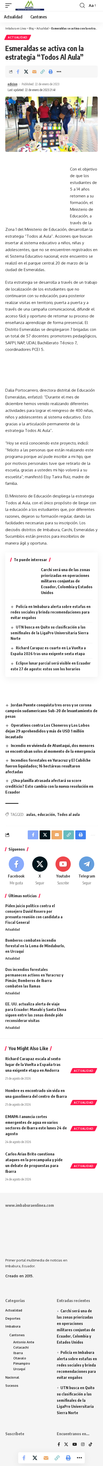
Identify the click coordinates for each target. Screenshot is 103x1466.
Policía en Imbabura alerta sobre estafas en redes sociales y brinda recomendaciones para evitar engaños (51, 612)
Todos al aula (68, 814)
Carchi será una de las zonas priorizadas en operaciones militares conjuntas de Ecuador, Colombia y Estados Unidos (66, 581)
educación (46, 814)
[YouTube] (75, 1444)
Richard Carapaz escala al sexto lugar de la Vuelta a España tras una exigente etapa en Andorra (33, 1064)
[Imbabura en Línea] (29, 5)
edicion (12, 84)
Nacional (12, 1377)
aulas (30, 814)
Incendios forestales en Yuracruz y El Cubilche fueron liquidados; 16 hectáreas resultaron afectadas (48, 766)
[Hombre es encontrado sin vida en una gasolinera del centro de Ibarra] (84, 1096)
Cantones (17, 1335)
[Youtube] (63, 871)
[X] (40, 871)
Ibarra (18, 1353)
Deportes (12, 1318)
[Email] (34, 71)
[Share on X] (26, 71)
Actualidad (17, 37)
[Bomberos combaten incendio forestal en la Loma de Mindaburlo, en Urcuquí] (84, 947)
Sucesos (11, 1386)
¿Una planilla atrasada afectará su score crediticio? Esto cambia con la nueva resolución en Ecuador (49, 786)
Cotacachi (21, 1347)
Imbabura (12, 1326)
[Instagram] (82, 1444)
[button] (9, 5)
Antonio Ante (23, 1342)
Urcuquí (19, 1369)
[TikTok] (90, 1444)
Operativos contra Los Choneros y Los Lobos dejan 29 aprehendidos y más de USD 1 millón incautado (47, 731)
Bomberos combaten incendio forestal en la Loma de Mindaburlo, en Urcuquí (35, 946)
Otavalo (19, 1358)
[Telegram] (87, 871)
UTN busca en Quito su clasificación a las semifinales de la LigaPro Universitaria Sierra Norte (49, 633)
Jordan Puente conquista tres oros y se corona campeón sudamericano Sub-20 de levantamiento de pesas (51, 710)
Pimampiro (21, 1363)
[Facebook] (16, 871)
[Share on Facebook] (18, 71)
